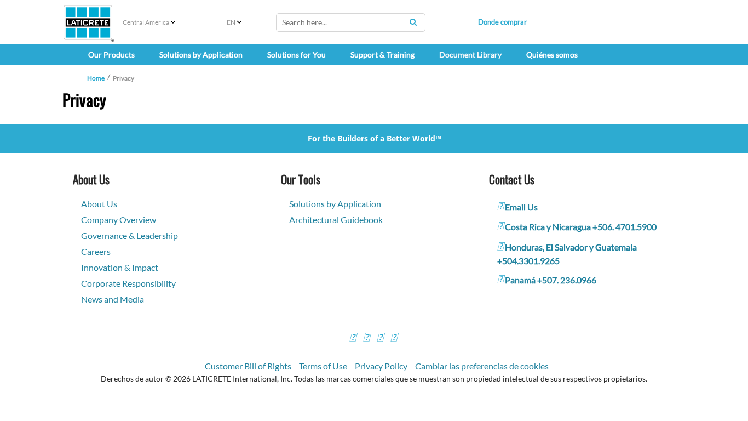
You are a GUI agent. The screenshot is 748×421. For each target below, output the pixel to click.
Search (413, 22)
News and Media (112, 299)
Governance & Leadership (129, 235)
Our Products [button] (111, 54)
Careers (96, 251)
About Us (99, 203)
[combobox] (350, 22)
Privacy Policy (381, 366)
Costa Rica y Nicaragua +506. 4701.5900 (581, 226)
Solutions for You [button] (296, 54)
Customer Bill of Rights (248, 366)
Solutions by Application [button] (201, 54)
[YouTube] (380, 338)
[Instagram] (366, 338)
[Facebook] (352, 338)
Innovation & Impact (119, 267)
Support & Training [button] (382, 54)
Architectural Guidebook (336, 219)
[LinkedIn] (393, 338)
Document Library (470, 54)
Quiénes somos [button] (552, 54)
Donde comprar (502, 22)
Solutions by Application (335, 203)
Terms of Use (323, 366)
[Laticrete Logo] (88, 22)
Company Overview (118, 219)
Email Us (521, 207)
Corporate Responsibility (128, 283)
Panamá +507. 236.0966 (550, 280)
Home (96, 78)
